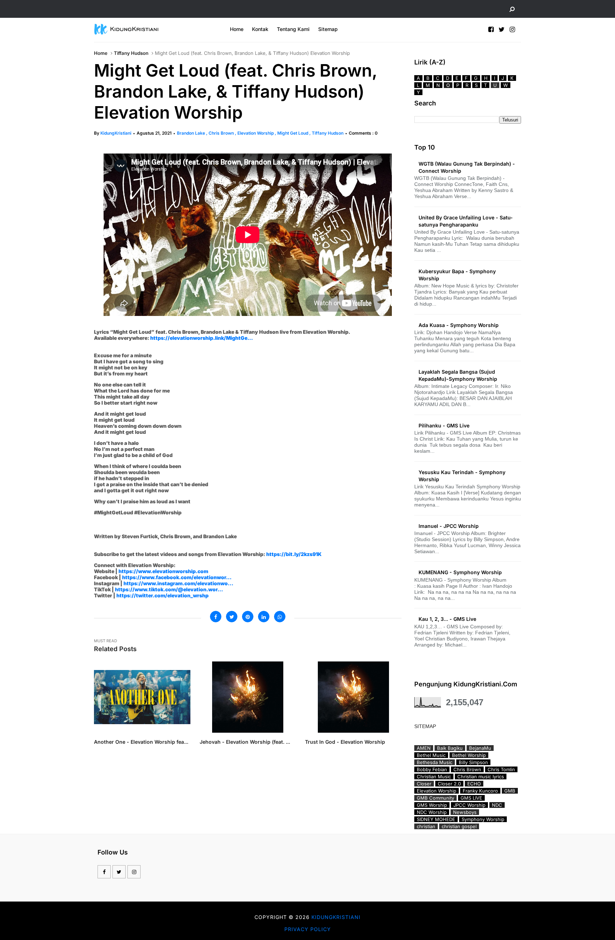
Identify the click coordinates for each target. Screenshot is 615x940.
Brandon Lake (191, 133)
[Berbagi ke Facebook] (215, 616)
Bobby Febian (432, 769)
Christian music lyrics (480, 776)
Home (236, 29)
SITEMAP (425, 726)
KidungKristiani (115, 133)
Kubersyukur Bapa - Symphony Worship (457, 274)
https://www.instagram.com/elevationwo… (178, 583)
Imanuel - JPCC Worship (449, 526)
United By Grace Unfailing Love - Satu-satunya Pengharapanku (466, 221)
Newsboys (465, 812)
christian (426, 826)
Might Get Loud (293, 133)
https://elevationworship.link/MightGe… (201, 338)
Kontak (260, 29)
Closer (424, 783)
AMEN (424, 748)
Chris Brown (222, 133)
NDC (497, 805)
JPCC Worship (469, 805)
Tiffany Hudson (131, 53)
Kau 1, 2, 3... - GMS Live (447, 619)
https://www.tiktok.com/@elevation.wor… (169, 589)
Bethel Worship (469, 755)
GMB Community (435, 798)
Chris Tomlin (501, 769)
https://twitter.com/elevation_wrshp (162, 595)
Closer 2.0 (449, 783)
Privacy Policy (307, 929)
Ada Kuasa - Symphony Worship (459, 325)
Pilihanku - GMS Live (444, 425)
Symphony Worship (483, 819)
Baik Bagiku (450, 748)
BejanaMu (480, 748)
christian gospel (459, 826)
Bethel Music (431, 755)
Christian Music (434, 776)
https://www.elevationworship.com (163, 571)
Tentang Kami (293, 29)
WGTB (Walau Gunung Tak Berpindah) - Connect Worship (467, 167)
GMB (509, 791)
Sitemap (328, 29)
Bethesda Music (434, 762)
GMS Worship (432, 805)
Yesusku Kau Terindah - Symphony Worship (462, 475)
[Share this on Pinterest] (247, 616)
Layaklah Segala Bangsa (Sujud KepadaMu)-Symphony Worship (458, 375)
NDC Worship (432, 812)
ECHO (474, 783)
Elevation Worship (256, 133)
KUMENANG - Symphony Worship (460, 572)
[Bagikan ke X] (231, 616)
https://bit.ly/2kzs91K (294, 554)
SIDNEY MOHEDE (436, 819)
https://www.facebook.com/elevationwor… (177, 577)
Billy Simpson (473, 762)
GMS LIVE (471, 798)
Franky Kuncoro (480, 791)
